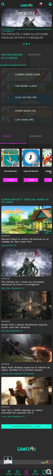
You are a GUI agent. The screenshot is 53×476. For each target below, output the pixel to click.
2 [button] (26, 43)
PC (15, 245)
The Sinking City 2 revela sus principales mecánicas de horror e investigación (22, 283)
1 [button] (24, 43)
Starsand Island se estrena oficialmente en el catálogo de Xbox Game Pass (24, 240)
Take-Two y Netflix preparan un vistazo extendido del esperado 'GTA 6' (21, 411)
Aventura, (5, 245)
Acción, (4, 416)
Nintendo (30, 374)
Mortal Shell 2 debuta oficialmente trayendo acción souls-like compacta (24, 326)
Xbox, (11, 245)
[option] (26, 23)
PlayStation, (16, 288)
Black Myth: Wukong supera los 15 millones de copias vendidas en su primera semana (25, 369)
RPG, (3, 331)
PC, (25, 374)
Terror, (3, 288)
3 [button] (29, 43)
